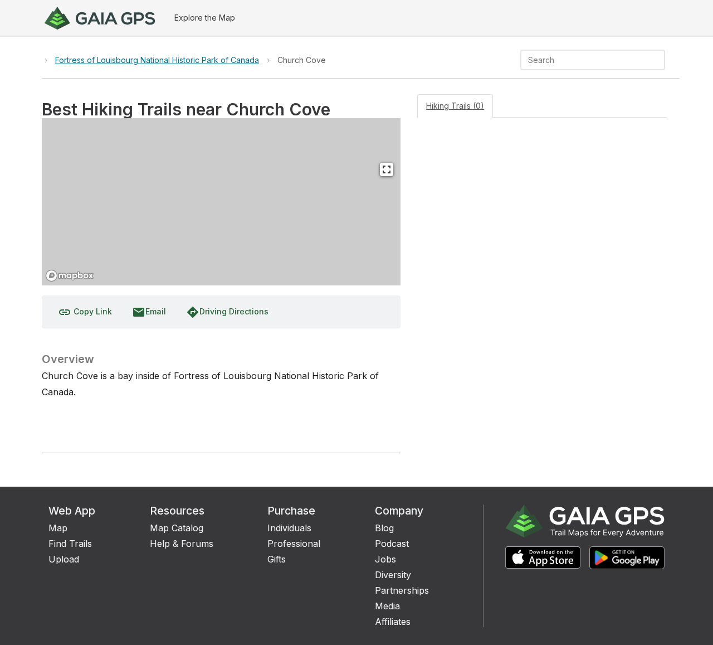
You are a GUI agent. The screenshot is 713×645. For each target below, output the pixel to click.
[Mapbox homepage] (69, 275)
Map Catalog (176, 528)
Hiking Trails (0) (455, 105)
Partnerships (402, 590)
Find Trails (70, 543)
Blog (384, 528)
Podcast (392, 543)
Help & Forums (181, 543)
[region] (221, 201)
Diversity (393, 574)
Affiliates (393, 621)
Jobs (385, 559)
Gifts (276, 559)
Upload (63, 559)
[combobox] (583, 60)
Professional (293, 543)
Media (387, 606)
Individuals (289, 528)
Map (57, 528)
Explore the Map (204, 17)
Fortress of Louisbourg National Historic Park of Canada (157, 60)
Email (149, 312)
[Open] (660, 61)
